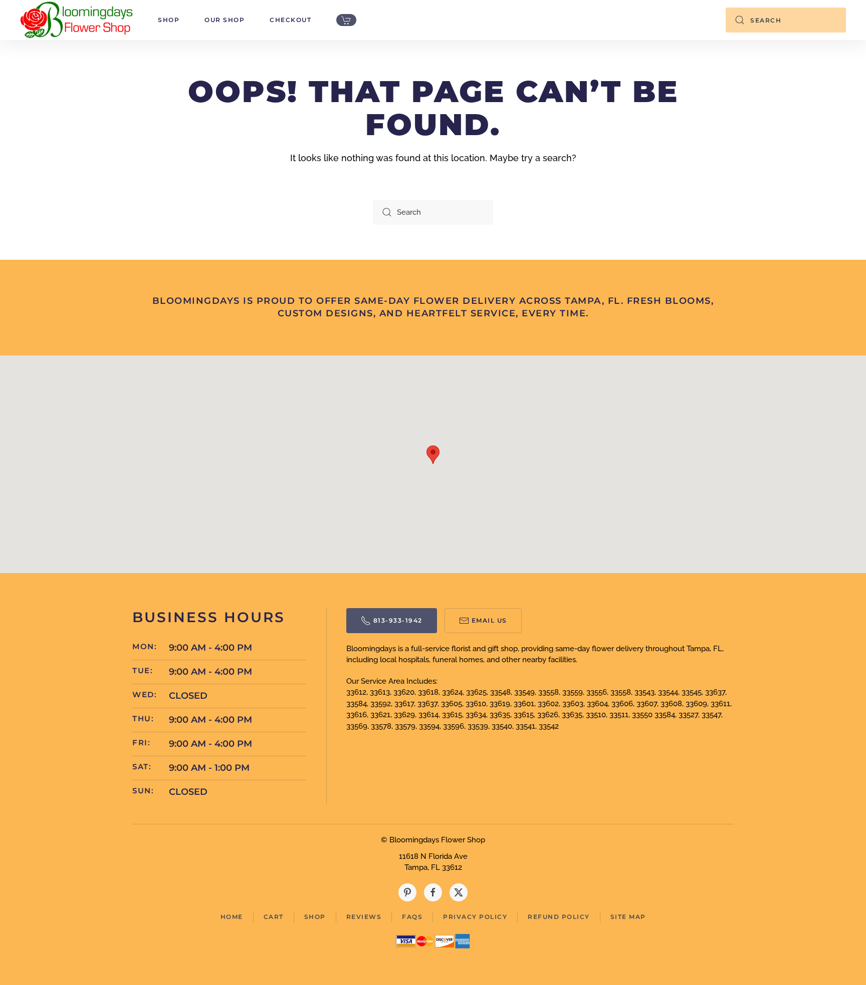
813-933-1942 (397, 620)
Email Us (489, 620)
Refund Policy (559, 916)
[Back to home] (76, 20)
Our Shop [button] (224, 20)
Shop (315, 916)
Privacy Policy (475, 916)
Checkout (290, 20)
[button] (433, 454)
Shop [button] (168, 20)
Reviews (364, 916)
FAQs (412, 916)
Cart (274, 916)
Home (232, 916)
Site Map (628, 916)
